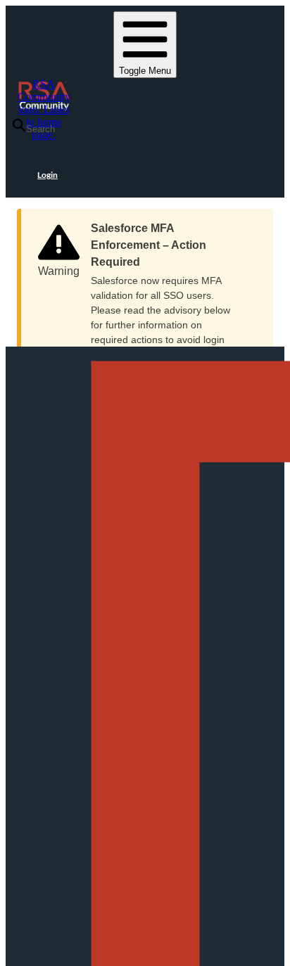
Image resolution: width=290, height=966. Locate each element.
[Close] (248, 223)
